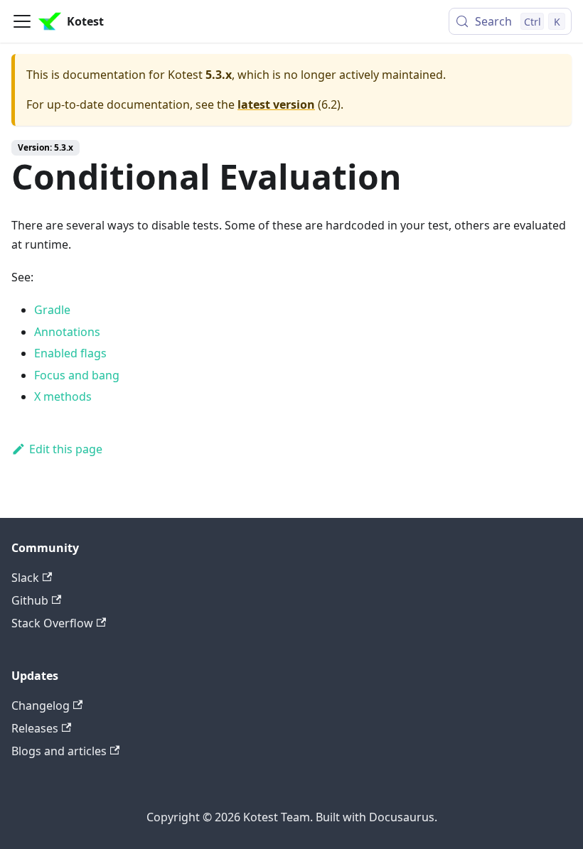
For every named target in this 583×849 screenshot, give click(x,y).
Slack (25, 577)
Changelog (40, 705)
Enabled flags (70, 353)
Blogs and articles (59, 751)
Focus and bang (76, 375)
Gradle (52, 310)
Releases (34, 728)
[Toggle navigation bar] (22, 21)
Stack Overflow (52, 623)
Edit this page (65, 449)
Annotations (67, 332)
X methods (63, 396)
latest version (276, 104)
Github (29, 600)
